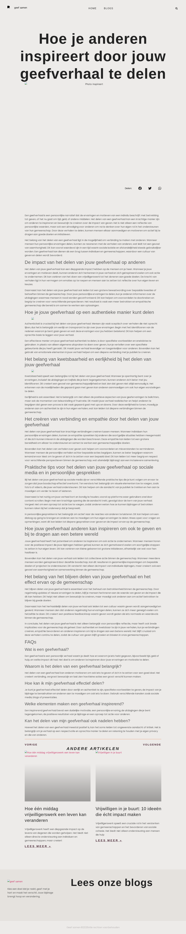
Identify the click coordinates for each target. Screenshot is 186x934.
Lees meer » (38, 846)
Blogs (108, 8)
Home (92, 8)
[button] (177, 8)
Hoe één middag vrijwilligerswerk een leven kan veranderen (55, 814)
